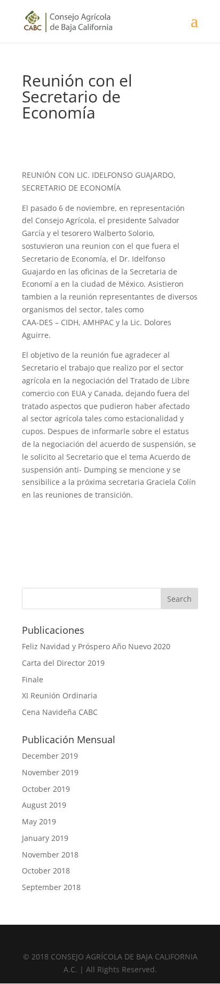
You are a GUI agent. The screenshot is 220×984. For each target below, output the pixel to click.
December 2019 (50, 756)
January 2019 (45, 838)
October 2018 (46, 870)
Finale (32, 679)
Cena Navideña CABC (60, 712)
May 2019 (39, 821)
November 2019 (50, 772)
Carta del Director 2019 (63, 663)
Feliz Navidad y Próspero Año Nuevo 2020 (96, 646)
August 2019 (44, 805)
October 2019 (46, 789)
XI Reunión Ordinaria (59, 695)
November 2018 (50, 854)
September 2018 (51, 887)
